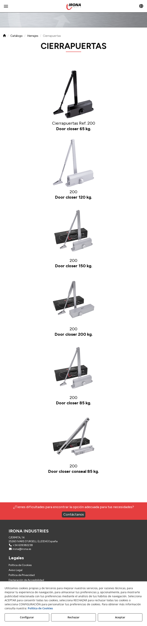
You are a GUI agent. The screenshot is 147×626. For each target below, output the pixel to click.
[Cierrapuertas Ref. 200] (73, 94)
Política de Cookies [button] (20, 565)
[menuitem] (73, 565)
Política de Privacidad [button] (22, 575)
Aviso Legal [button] (15, 570)
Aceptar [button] (120, 617)
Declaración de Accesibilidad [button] (26, 580)
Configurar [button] (27, 617)
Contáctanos (73, 514)
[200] (73, 163)
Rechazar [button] (73, 617)
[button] (73, 7)
